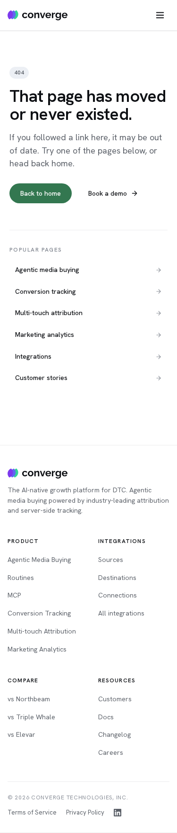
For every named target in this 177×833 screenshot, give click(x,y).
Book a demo (107, 193)
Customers (115, 699)
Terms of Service (32, 812)
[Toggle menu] (160, 15)
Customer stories (41, 377)
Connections (117, 595)
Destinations (117, 577)
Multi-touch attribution (49, 312)
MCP (14, 595)
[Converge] (37, 473)
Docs (106, 717)
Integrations (33, 356)
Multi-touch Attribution (42, 631)
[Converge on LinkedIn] (117, 812)
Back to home (40, 193)
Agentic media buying (47, 269)
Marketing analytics (44, 334)
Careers (110, 752)
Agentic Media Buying (39, 559)
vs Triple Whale (31, 717)
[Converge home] (37, 15)
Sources (110, 559)
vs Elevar (21, 734)
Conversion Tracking (39, 613)
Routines (21, 577)
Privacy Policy (85, 812)
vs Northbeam (29, 699)
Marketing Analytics (37, 649)
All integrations (121, 613)
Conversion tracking (45, 291)
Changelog (114, 734)
